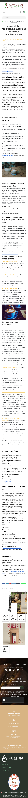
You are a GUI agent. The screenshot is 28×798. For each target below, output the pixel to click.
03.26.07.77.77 (14, 725)
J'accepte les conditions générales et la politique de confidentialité (15, 695)
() (22, 36)
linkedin (13, 583)
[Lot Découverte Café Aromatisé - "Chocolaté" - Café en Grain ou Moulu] (14, 603)
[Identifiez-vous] (20, 12)
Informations (6, 768)
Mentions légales (6, 796)
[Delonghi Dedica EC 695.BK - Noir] (6, 603)
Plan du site (13, 796)
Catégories (6, 770)
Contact (5, 765)
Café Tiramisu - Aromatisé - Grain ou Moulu (22, 620)
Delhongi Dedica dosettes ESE (11, 367)
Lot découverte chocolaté (9, 288)
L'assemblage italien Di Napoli (10, 261)
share (3, 583)
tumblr (18, 583)
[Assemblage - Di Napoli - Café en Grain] (6, 634)
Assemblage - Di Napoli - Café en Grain (7, 649)
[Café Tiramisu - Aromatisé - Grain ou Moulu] (22, 603)
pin (10, 583)
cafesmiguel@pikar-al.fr (14, 726)
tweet (7, 583)
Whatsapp (23, 583)
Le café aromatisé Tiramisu (10, 275)
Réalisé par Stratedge (21, 796)
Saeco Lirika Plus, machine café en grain (13, 392)
